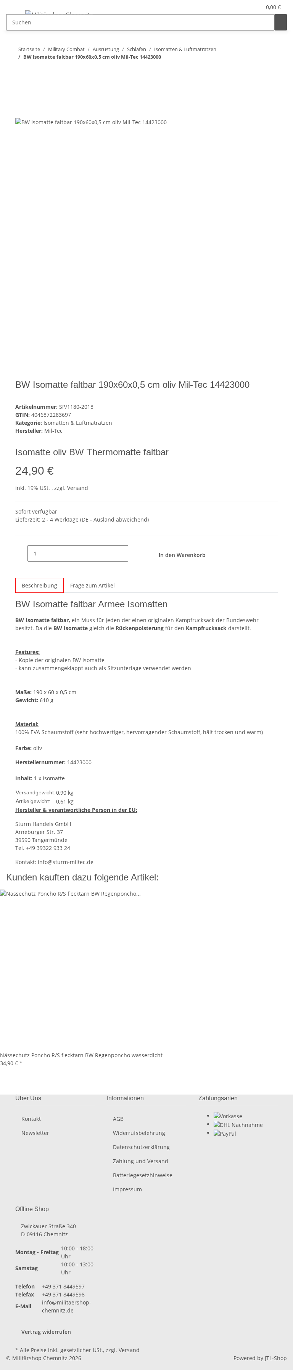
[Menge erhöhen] (134, 553)
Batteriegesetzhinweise (142, 1175)
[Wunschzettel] (252, 7)
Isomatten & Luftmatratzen (77, 422)
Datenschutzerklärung (141, 1147)
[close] (21, 93)
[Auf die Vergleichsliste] (21, 109)
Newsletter (35, 1132)
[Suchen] (281, 22)
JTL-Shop (276, 1358)
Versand (77, 487)
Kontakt (31, 1118)
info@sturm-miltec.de (65, 862)
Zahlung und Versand (140, 1161)
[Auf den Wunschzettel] (35, 109)
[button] (240, 7)
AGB (118, 1118)
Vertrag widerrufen (46, 1331)
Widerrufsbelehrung (139, 1132)
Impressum (127, 1189)
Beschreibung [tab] (39, 585)
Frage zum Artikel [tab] (92, 585)
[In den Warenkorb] (21, 80)
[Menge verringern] (21, 553)
